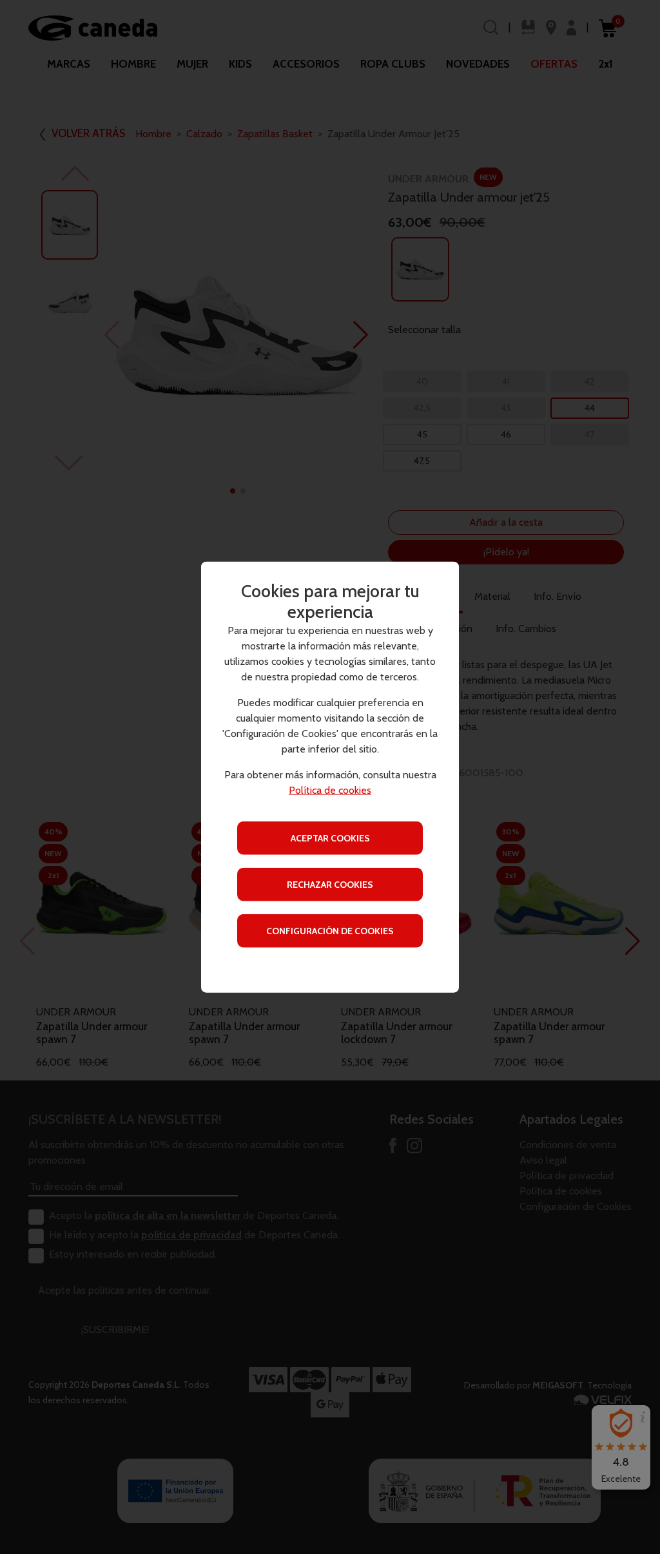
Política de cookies (330, 789)
